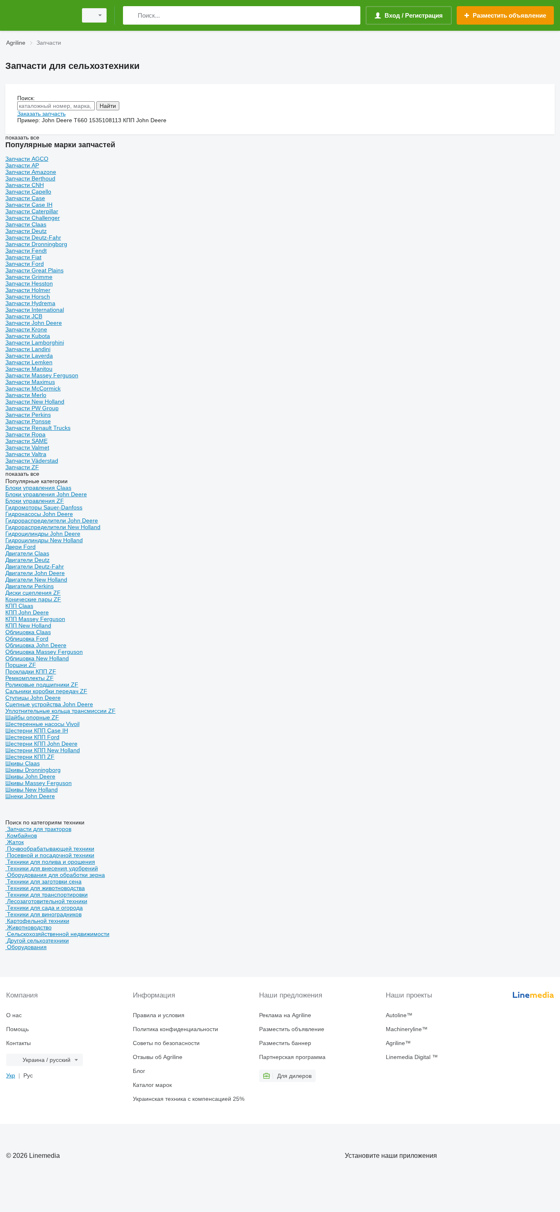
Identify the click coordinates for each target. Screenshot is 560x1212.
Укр (10, 1075)
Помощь (17, 1029)
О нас (14, 1015)
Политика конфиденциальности (175, 1029)
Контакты (18, 1043)
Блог (139, 1071)
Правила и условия (158, 1015)
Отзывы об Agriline (157, 1057)
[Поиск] (131, 15)
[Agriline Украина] (39, 15)
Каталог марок (152, 1085)
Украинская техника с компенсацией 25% (188, 1099)
